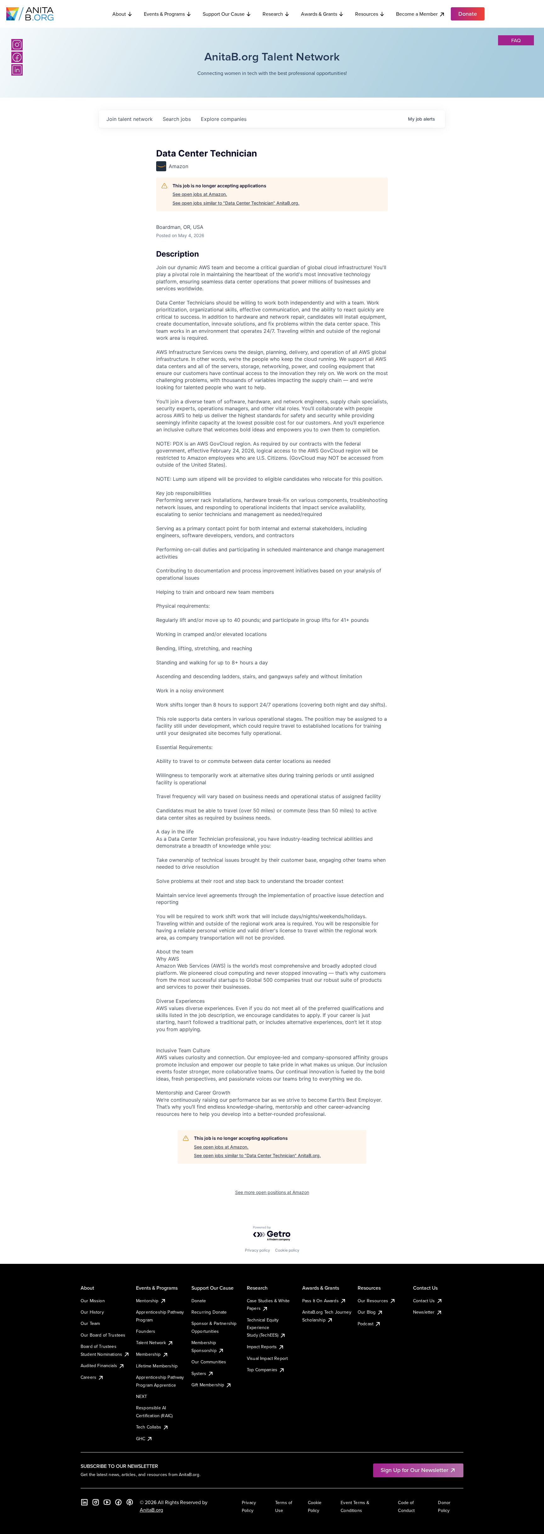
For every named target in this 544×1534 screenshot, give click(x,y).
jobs (177, 119)
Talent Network (151, 1342)
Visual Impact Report (267, 1358)
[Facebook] (17, 57)
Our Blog (367, 1312)
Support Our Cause (224, 13)
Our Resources (373, 1301)
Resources (366, 13)
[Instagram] (17, 44)
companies (223, 119)
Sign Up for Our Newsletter (414, 1470)
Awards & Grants (319, 13)
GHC (140, 1438)
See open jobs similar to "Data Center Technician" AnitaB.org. (236, 203)
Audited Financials (99, 1365)
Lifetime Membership (157, 1366)
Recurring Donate (209, 1312)
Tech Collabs (148, 1427)
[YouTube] (107, 1502)
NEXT (141, 1396)
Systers (198, 1373)
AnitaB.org (151, 1509)
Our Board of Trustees (103, 1335)
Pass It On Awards (320, 1301)
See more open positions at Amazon (272, 1192)
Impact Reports (262, 1347)
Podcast (365, 1324)
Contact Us (424, 1301)
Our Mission (93, 1301)
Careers (88, 1377)
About (119, 13)
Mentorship (147, 1301)
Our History (92, 1312)
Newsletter (424, 1312)
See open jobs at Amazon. (200, 194)
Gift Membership (207, 1385)
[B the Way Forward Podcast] (129, 1502)
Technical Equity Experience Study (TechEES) (263, 1327)
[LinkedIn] (17, 70)
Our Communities (208, 1362)
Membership (148, 1354)
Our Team (90, 1323)
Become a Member (417, 13)
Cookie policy (287, 1250)
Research (273, 13)
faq (516, 40)
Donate (198, 1301)
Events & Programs (164, 13)
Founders (145, 1331)
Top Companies (262, 1369)
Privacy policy (257, 1250)
